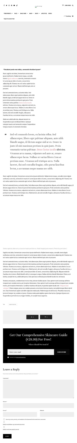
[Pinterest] (11, 5)
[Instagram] (9, 5)
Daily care (23, 13)
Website (42, 410)
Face (15, 13)
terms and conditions (21, 357)
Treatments (7, 13)
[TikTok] (17, 5)
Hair (30, 13)
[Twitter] (6, 5)
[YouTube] (14, 5)
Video (50, 13)
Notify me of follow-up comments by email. (14, 424)
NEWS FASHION (13, 304)
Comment (6, 378)
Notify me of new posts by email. (11, 429)
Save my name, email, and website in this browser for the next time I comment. (26, 419)
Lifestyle (44, 13)
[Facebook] (4, 5)
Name (5, 401)
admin (32, 42)
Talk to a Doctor (9, 19)
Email (5, 410)
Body (36, 13)
